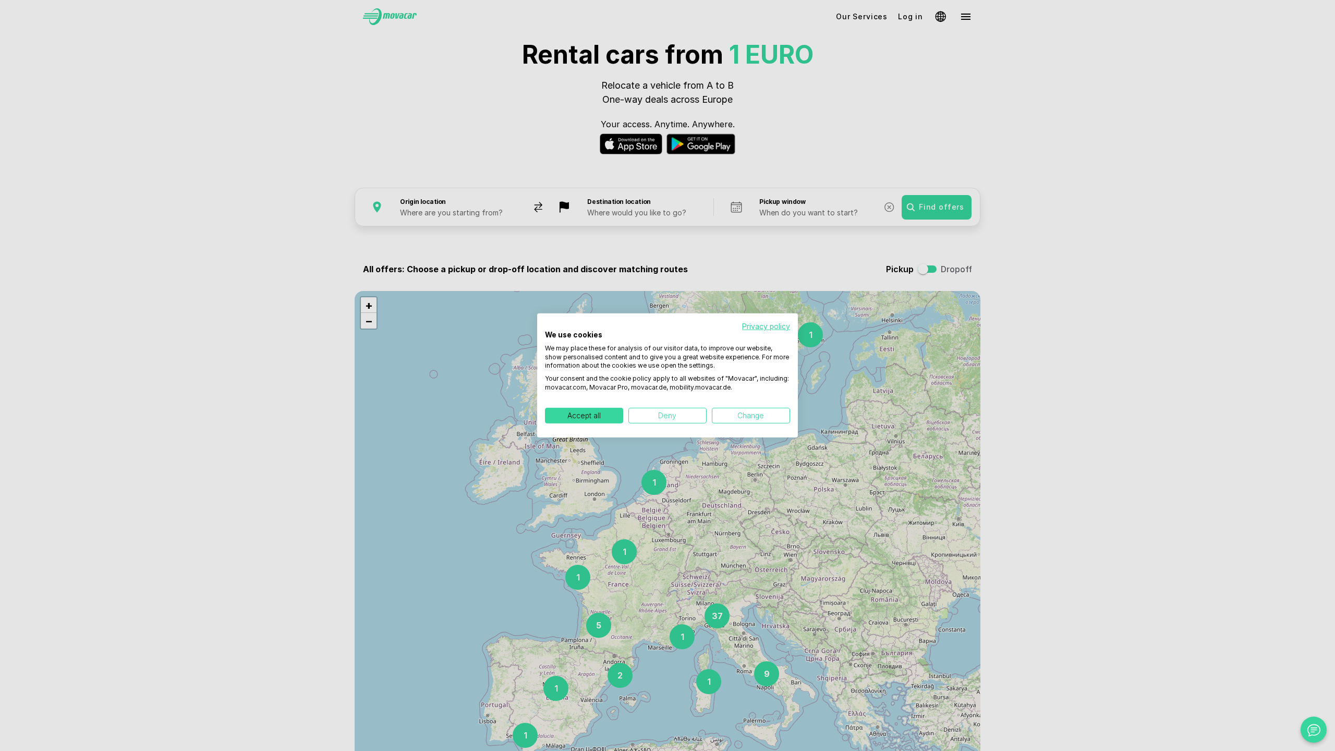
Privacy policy (766, 326)
